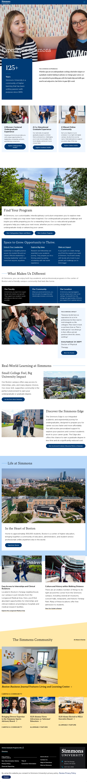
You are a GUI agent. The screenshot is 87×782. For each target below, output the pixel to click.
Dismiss (6, 777)
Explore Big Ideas (38, 247)
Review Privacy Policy (67, 773)
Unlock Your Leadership (13, 247)
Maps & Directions (46, 762)
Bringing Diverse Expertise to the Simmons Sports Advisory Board (13, 718)
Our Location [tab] (71, 294)
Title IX (23, 761)
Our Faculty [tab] (15, 294)
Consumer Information (28, 763)
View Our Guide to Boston (53, 608)
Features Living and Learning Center (36, 686)
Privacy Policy (6, 763)
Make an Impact (64, 247)
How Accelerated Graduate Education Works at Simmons (66, 446)
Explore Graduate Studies (43, 147)
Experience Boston (13, 545)
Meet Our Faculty (69, 353)
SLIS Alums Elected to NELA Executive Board (70, 717)
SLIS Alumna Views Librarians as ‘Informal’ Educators (40, 718)
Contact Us (43, 760)
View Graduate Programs (45, 233)
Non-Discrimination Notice (10, 761)
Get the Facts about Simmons (13, 399)
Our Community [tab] (42, 292)
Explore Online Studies (71, 145)
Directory (5, 751)
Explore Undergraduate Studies (15, 146)
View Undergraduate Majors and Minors (19, 233)
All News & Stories (79, 639)
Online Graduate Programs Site (12, 748)
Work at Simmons (46, 765)
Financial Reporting (8, 766)
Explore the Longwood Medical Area (13, 610)
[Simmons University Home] (6, 3)
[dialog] (43, 775)
